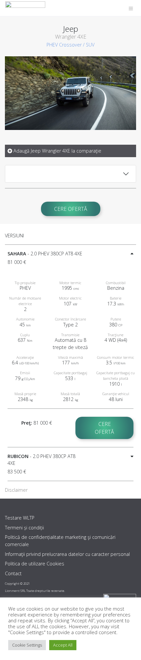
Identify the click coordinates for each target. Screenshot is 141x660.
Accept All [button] (62, 645)
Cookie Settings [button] (27, 645)
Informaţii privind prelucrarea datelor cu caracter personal (67, 554)
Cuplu (25, 334)
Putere (116, 319)
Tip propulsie (25, 282)
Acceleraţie (25, 357)
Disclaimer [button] (16, 490)
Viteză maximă (70, 357)
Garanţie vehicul (115, 393)
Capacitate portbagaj (70, 372)
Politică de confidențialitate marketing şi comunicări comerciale (60, 540)
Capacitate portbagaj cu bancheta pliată (115, 375)
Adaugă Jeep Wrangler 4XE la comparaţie (56, 151)
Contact (13, 573)
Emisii (25, 372)
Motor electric (70, 298)
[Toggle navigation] (131, 8)
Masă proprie (25, 393)
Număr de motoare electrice (25, 301)
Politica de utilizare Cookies (34, 563)
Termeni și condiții (24, 527)
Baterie (115, 298)
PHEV (52, 45)
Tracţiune (115, 334)
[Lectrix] (25, 8)
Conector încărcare (70, 319)
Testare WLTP (19, 518)
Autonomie (25, 319)
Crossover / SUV (76, 45)
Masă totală (70, 393)
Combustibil (116, 282)
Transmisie (70, 334)
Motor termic (70, 282)
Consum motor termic (115, 357)
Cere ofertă (70, 208)
